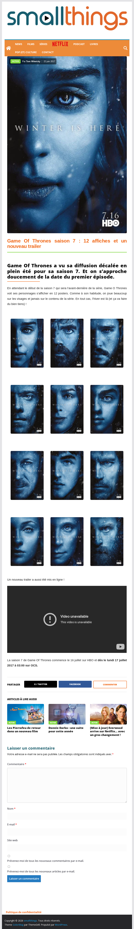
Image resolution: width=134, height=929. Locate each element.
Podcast (79, 44)
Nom (11, 808)
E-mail (12, 824)
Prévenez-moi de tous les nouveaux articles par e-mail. (41, 871)
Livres (94, 44)
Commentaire (16, 764)
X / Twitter (40, 684)
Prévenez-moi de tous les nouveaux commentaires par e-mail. (45, 861)
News (18, 44)
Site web (12, 840)
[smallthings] (8, 48)
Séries (43, 44)
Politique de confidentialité (23, 912)
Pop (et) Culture (26, 52)
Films (30, 44)
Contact (48, 52)
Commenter (110, 684)
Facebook (75, 684)
